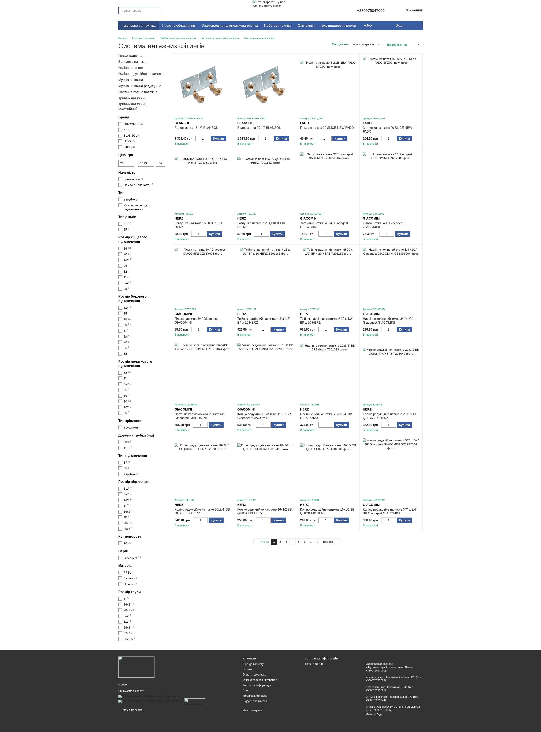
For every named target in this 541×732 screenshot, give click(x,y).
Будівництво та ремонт (340, 25)
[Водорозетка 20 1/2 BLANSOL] (265, 85)
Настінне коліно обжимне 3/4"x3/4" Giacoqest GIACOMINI (199, 416)
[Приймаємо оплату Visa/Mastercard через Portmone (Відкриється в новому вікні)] (150, 701)
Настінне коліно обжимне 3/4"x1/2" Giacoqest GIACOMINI (388, 320)
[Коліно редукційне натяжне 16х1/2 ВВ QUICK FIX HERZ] (265, 466)
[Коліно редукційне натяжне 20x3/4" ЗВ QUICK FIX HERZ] (203, 466)
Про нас (248, 669)
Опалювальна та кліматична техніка (229, 25)
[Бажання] (409, 25)
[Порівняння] (417, 25)
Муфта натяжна (130, 80)
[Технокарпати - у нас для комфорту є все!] (136, 666)
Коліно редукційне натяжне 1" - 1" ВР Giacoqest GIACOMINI (264, 416)
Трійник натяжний (132, 98)
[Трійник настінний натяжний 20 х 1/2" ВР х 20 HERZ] (328, 276)
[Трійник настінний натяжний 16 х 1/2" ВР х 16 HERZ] (265, 276)
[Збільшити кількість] (208, 138)
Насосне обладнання (178, 25)
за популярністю (363, 44)
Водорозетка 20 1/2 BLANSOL (259, 127)
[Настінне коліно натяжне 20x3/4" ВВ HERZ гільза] (328, 371)
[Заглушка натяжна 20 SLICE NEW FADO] (391, 85)
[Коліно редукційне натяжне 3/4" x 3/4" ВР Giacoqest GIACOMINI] (391, 466)
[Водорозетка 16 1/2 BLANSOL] (203, 85)
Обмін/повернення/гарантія (260, 679)
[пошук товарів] (158, 10)
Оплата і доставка (254, 674)
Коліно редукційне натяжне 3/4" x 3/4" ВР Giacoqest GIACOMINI (390, 511)
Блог (246, 690)
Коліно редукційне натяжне (139, 74)
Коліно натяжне (130, 68)
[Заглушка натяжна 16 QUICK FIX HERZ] (203, 180)
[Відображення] (415, 44)
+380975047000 (371, 10)
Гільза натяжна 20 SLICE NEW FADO (327, 127)
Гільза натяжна (130, 55)
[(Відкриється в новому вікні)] (194, 701)
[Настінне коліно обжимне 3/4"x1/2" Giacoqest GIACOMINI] (391, 276)
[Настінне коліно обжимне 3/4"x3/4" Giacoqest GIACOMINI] (203, 371)
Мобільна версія (132, 710)
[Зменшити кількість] (197, 138)
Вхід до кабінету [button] (253, 664)
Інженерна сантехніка (139, 25)
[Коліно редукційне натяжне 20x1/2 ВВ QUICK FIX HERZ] (391, 371)
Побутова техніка (277, 25)
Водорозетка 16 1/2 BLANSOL (196, 127)
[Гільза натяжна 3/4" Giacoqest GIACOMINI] (203, 276)
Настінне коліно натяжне (137, 92)
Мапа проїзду (374, 714)
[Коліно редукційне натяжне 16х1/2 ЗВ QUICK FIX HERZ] (328, 466)
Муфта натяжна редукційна (139, 86)
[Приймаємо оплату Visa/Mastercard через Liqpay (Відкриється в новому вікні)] (149, 696)
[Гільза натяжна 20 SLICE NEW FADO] (328, 85)
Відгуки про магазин (255, 701)
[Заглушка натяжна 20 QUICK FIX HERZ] (265, 180)
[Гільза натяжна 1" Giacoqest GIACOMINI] (391, 180)
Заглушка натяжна (133, 61)
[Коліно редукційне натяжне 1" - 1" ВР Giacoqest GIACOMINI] (265, 371)
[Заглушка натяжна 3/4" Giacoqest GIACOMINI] (328, 180)
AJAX (368, 25)
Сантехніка (306, 25)
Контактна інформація (257, 685)
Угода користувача (254, 695)
